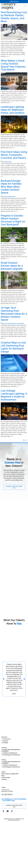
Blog (3, 775)
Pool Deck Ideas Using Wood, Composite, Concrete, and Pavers (14, 154)
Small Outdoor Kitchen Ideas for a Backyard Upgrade (12, 265)
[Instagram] (12, 811)
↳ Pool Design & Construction (11, 754)
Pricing (4, 759)
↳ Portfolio (5, 742)
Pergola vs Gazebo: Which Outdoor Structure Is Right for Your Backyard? (13, 220)
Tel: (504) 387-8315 (7, 794)
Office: (4, 787)
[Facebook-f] (3, 811)
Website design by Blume (14, 820)
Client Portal (14, 1)
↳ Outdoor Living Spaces (9, 753)
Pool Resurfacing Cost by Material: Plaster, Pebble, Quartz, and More (14, 17)
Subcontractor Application (10, 773)
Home (3, 772)
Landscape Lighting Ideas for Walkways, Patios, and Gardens (12, 109)
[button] (25, 6)
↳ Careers (5, 741)
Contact (4, 779)
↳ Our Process (6, 739)
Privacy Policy (6, 777)
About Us (4, 737)
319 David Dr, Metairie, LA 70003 (7, 790)
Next (25, 440)
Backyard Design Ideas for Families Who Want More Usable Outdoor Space (11, 186)
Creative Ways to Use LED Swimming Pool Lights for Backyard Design (13, 347)
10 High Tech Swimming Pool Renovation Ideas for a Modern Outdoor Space (14, 313)
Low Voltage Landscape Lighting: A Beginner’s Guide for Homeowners (14, 395)
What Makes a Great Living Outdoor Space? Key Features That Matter (13, 65)
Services (4, 747)
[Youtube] (8, 811)
